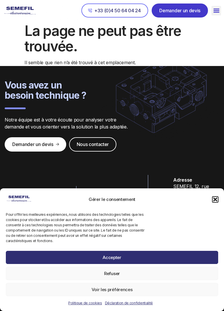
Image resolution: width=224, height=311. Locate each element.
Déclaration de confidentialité (129, 303)
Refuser (112, 273)
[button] (215, 199)
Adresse (182, 180)
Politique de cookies (85, 303)
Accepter (112, 257)
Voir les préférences (112, 289)
